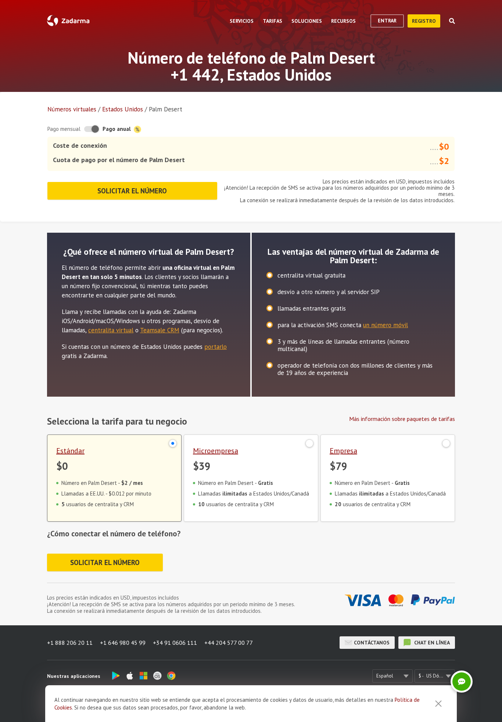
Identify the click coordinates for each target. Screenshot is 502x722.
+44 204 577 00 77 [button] (228, 642)
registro (424, 21)
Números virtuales (71, 109)
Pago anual (117, 128)
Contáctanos (372, 642)
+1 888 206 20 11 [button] (70, 642)
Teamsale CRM (159, 330)
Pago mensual (63, 128)
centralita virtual (110, 330)
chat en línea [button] (431, 642)
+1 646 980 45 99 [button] (123, 642)
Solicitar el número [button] (132, 190)
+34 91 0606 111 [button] (175, 642)
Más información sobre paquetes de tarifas (402, 418)
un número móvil (385, 325)
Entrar (387, 20)
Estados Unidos (122, 109)
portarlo (215, 347)
